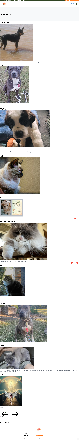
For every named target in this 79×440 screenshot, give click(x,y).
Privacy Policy (37, 438)
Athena (2, 304)
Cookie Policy (41, 438)
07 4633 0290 (5, 0)
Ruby (2, 198)
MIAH (2, 266)
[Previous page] (1, 412)
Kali (1, 156)
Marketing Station (57, 438)
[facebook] (24, 435)
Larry (2, 346)
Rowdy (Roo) (4, 22)
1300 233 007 (16, 0)
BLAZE (2, 65)
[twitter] (26, 435)
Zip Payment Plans (69, 0)
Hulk (1, 375)
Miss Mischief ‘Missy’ (7, 221)
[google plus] (27, 435)
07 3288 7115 (9, 0)
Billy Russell (4, 109)
